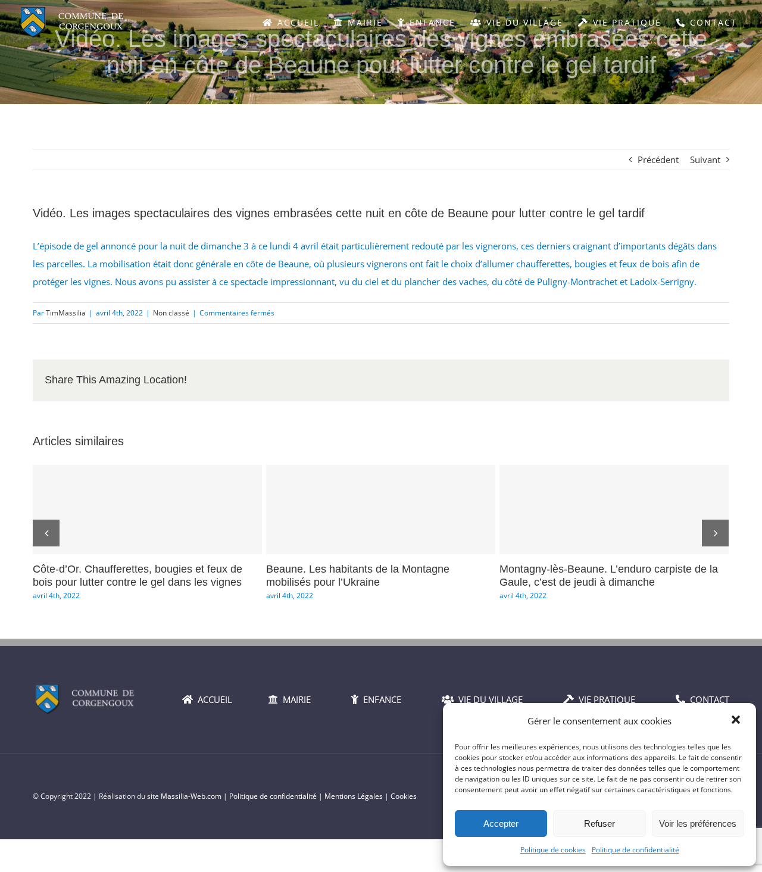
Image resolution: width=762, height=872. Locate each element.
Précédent (658, 159)
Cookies (404, 796)
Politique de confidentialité (635, 850)
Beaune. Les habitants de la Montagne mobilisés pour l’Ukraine (381, 509)
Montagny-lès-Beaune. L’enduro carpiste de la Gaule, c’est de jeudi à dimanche (614, 509)
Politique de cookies (553, 850)
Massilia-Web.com (191, 796)
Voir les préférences (697, 823)
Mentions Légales (353, 796)
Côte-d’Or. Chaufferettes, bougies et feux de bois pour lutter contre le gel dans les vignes (147, 509)
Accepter (501, 823)
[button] (737, 721)
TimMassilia (66, 313)
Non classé (171, 313)
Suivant (705, 159)
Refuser (599, 823)
